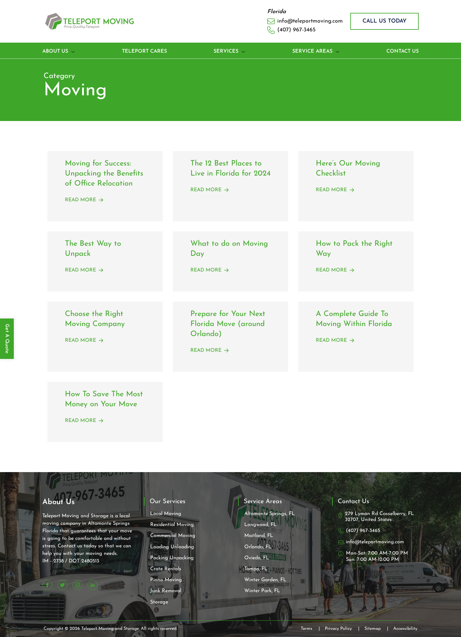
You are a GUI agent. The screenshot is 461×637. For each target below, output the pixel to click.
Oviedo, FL (256, 558)
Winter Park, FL (262, 590)
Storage (159, 602)
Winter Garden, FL (265, 579)
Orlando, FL (258, 547)
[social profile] (47, 585)
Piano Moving (166, 579)
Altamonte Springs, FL (269, 513)
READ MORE (80, 200)
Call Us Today (384, 21)
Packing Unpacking (172, 558)
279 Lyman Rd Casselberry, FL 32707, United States (379, 516)
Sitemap (376, 628)
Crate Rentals (165, 568)
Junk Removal (165, 590)
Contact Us (402, 51)
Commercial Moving (172, 535)
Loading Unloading (172, 547)
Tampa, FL (256, 568)
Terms (310, 628)
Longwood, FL (260, 524)
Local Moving (165, 513)
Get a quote (6, 339)
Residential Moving (172, 524)
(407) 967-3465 (363, 530)
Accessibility (405, 628)
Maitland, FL (258, 535)
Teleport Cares (144, 51)
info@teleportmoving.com (375, 542)
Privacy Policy (342, 628)
